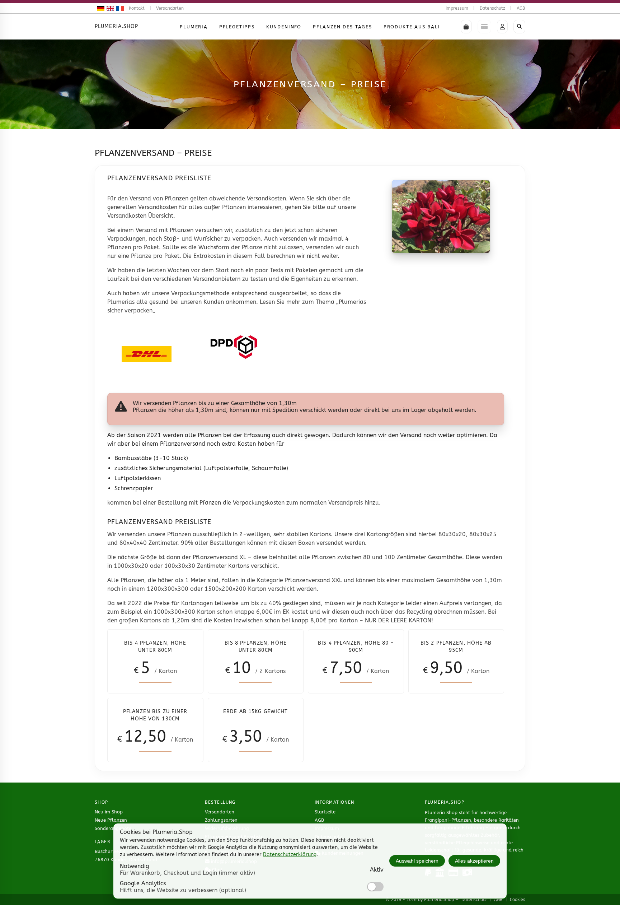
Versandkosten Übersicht (140, 215)
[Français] (119, 8)
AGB (521, 8)
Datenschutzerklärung (289, 854)
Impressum (457, 8)
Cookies (517, 899)
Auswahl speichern (417, 861)
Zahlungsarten (221, 820)
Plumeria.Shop (116, 26)
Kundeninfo (283, 26)
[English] (109, 8)
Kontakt (137, 8)
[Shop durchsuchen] (519, 26)
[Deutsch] (99, 8)
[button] (466, 26)
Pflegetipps (237, 26)
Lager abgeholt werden (443, 410)
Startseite (325, 811)
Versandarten (170, 8)
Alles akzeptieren (474, 861)
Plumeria (194, 26)
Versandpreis (345, 502)
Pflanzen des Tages (342, 26)
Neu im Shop (109, 811)
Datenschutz (492, 8)
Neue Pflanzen (111, 820)
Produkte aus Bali (412, 26)
